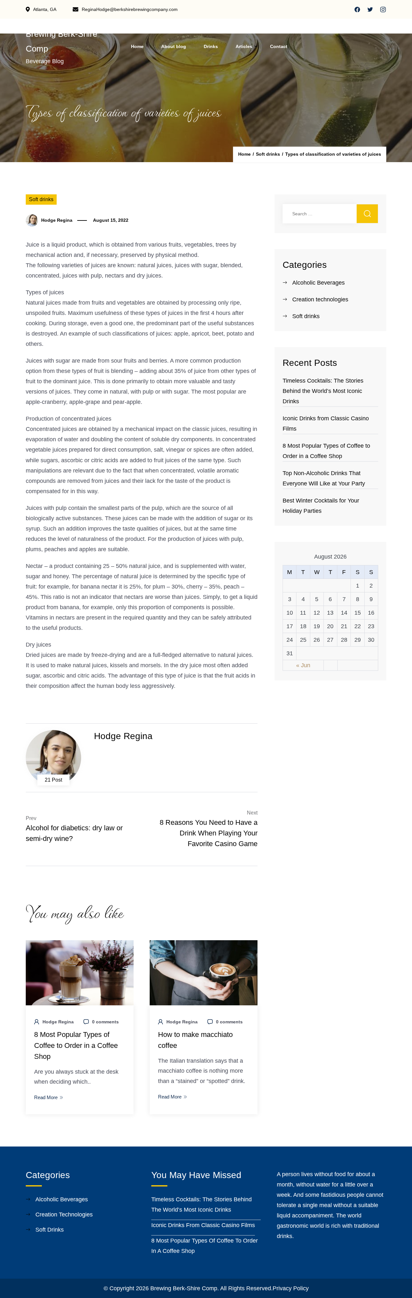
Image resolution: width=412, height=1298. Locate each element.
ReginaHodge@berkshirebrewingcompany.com (130, 9)
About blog (173, 46)
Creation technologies (320, 299)
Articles (244, 46)
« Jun (303, 665)
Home (137, 46)
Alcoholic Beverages (318, 282)
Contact (278, 46)
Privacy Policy (291, 1288)
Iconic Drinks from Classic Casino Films (203, 1225)
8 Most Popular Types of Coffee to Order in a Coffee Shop (76, 1045)
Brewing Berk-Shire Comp (183, 1288)
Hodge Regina (56, 220)
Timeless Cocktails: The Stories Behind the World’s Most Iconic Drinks (323, 391)
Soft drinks (41, 199)
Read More (46, 1097)
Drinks (211, 46)
